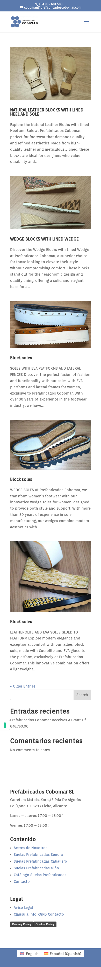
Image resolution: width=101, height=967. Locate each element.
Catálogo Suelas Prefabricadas (40, 875)
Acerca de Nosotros (30, 848)
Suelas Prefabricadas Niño (36, 868)
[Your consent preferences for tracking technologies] (5, 725)
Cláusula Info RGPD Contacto (39, 914)
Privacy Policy (21, 924)
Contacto (22, 881)
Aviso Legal (23, 907)
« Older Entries (22, 686)
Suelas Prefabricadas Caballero (40, 861)
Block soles (21, 357)
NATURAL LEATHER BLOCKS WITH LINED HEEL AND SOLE (46, 112)
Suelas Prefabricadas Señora (38, 854)
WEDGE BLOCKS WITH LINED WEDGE (44, 239)
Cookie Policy (44, 924)
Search (82, 695)
